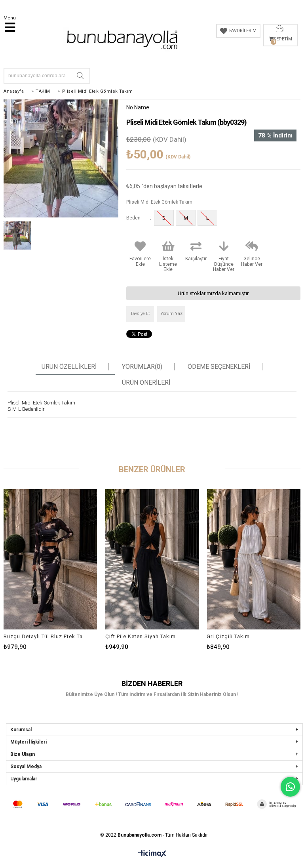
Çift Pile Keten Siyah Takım (140, 636)
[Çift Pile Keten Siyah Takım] (152, 559)
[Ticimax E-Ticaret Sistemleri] (152, 854)
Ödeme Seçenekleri (219, 366)
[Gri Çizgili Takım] (253, 559)
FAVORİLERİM (242, 30)
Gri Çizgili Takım (228, 636)
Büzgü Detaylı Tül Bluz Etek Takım (45, 636)
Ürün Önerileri (146, 382)
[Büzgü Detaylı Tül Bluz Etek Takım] (50, 559)
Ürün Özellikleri (69, 366)
